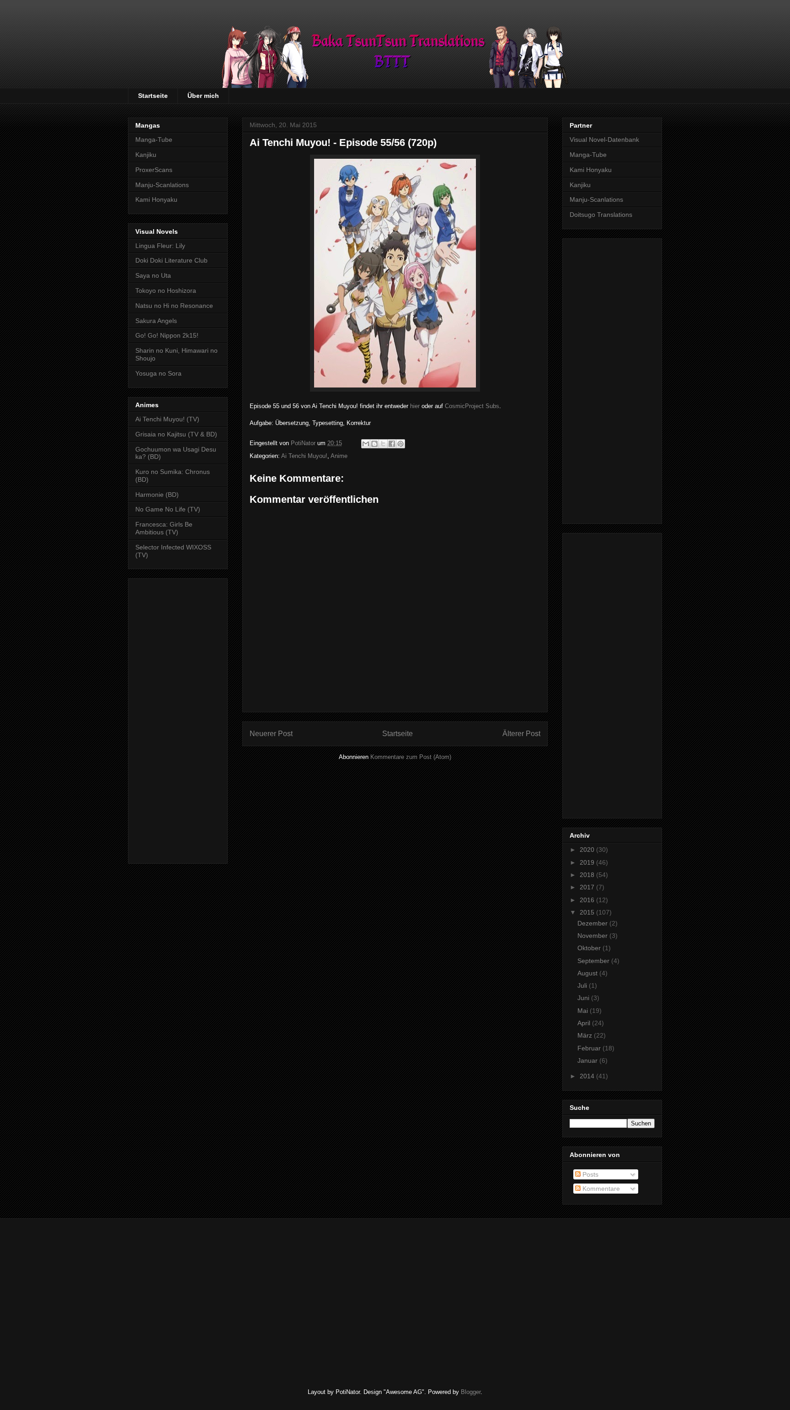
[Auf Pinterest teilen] (400, 443)
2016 (588, 900)
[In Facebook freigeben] (391, 443)
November (593, 935)
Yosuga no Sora (158, 373)
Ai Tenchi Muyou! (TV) (167, 419)
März (585, 1035)
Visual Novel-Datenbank (604, 139)
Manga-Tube (153, 139)
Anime (339, 455)
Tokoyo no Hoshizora (165, 290)
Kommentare (600, 1188)
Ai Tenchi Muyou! (304, 455)
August (588, 973)
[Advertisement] (177, 719)
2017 (588, 887)
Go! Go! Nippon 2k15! (166, 335)
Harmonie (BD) (157, 494)
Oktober (590, 948)
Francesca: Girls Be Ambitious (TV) (163, 528)
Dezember (593, 923)
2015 (588, 912)
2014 (588, 1076)
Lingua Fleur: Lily (160, 245)
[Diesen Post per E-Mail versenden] (365, 443)
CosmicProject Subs (472, 406)
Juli (583, 985)
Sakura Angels (156, 320)
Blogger (470, 1391)
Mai (583, 1010)
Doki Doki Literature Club (171, 260)
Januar (588, 1060)
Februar (590, 1048)
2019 (588, 862)
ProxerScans (153, 169)
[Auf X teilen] (383, 443)
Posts (589, 1174)
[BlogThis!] (374, 443)
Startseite (153, 95)
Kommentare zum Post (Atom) (410, 756)
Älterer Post (521, 733)
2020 (588, 849)
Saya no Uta (153, 275)
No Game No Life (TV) (167, 509)
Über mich (203, 95)
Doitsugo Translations (601, 214)
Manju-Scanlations (162, 184)
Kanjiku (145, 154)
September (594, 960)
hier (415, 406)
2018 (588, 874)
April (584, 1023)
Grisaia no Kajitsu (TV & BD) (176, 434)
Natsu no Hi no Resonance (174, 305)
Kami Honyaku (156, 199)
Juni (584, 997)
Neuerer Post (271, 733)
